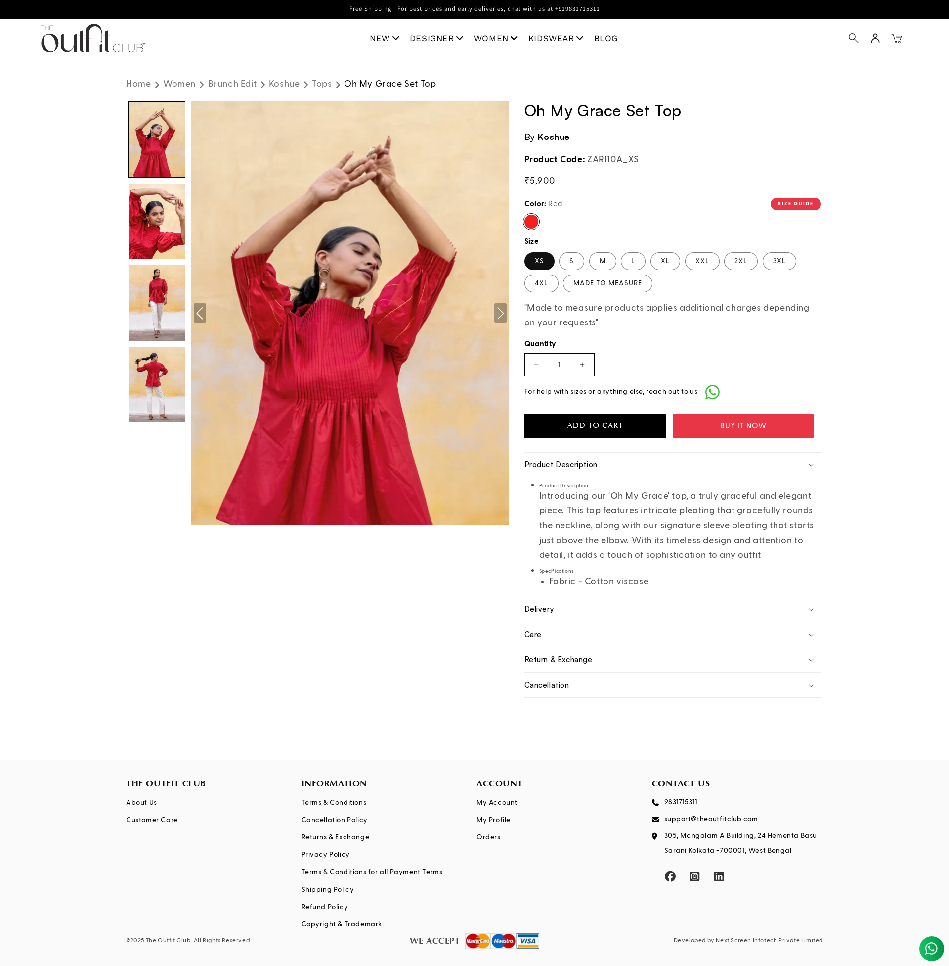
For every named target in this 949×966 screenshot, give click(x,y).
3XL (779, 261)
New (380, 38)
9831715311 (680, 802)
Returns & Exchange (336, 837)
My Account (497, 802)
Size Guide (796, 203)
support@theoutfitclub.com (711, 819)
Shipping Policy (328, 889)
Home (138, 84)
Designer (432, 38)
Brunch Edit (232, 84)
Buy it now (743, 426)
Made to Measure (607, 283)
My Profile (493, 820)
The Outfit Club (168, 941)
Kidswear (551, 38)
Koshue (284, 84)
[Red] (531, 222)
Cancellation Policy (335, 820)
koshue (554, 136)
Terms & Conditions (334, 802)
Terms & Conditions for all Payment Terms (372, 872)
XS (539, 261)
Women (491, 38)
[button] (853, 38)
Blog (606, 38)
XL (665, 261)
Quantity (540, 344)
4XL (541, 283)
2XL (740, 261)
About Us (141, 802)
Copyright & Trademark (342, 924)
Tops (322, 84)
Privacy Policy (326, 854)
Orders (488, 837)
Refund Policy (325, 907)
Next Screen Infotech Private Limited (769, 941)
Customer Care (152, 820)
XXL (702, 261)
